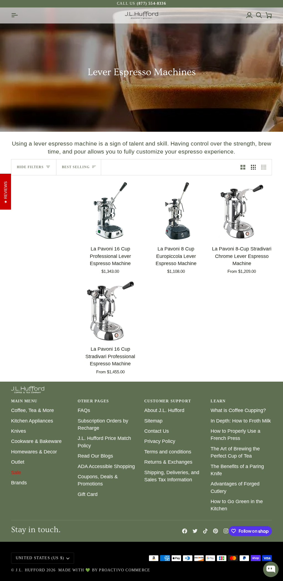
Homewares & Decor (34, 452)
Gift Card (88, 494)
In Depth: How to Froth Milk (241, 421)
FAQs (84, 410)
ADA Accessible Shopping (106, 466)
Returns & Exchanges (168, 462)
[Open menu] (16, 15)
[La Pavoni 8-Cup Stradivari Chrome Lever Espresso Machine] (241, 211)
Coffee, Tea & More (32, 410)
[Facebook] (184, 531)
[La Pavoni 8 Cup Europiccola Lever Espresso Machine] (176, 211)
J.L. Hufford (30, 570)
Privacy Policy (159, 441)
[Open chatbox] (271, 569)
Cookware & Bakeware (36, 441)
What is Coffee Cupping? (238, 410)
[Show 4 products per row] (265, 167)
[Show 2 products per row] (243, 167)
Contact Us (156, 431)
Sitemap (153, 421)
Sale (16, 472)
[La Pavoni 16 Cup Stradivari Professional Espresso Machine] (110, 311)
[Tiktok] (205, 531)
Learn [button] (218, 401)
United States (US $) (40, 558)
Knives (18, 431)
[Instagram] (226, 531)
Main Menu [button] (24, 401)
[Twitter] (195, 531)
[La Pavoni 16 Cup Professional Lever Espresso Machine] (110, 211)
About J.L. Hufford (164, 410)
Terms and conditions (167, 452)
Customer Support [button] (167, 401)
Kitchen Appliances (32, 421)
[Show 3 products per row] (253, 167)
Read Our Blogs (95, 456)
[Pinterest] (215, 531)
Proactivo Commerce (124, 570)
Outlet (17, 462)
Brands (19, 482)
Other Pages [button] (93, 401)
